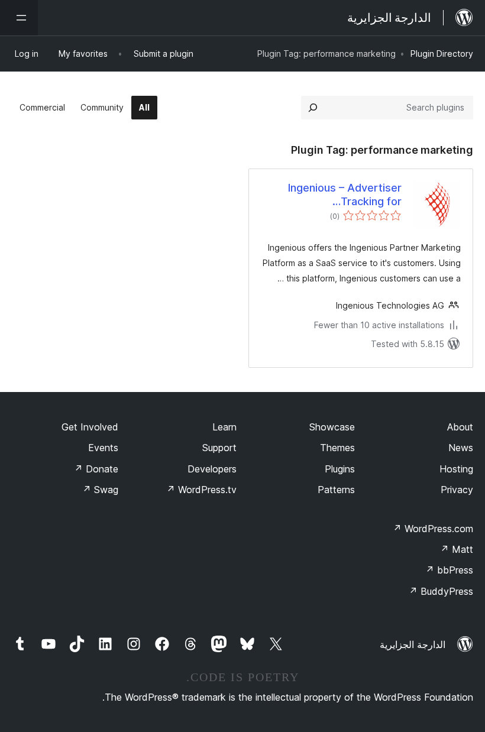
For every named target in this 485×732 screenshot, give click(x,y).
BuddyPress (441, 591)
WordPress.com (433, 529)
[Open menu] (19, 17)
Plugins (340, 469)
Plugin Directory (441, 53)
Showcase (332, 427)
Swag (100, 489)
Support (219, 448)
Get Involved (90, 427)
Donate (96, 469)
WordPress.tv (201, 489)
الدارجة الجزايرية (412, 644)
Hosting (456, 469)
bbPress (449, 570)
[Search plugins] (313, 107)
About (460, 427)
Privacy (457, 489)
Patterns (336, 489)
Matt (456, 549)
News (460, 448)
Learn (224, 427)
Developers (212, 469)
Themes (337, 448)
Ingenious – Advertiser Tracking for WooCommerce (345, 195)
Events (103, 448)
